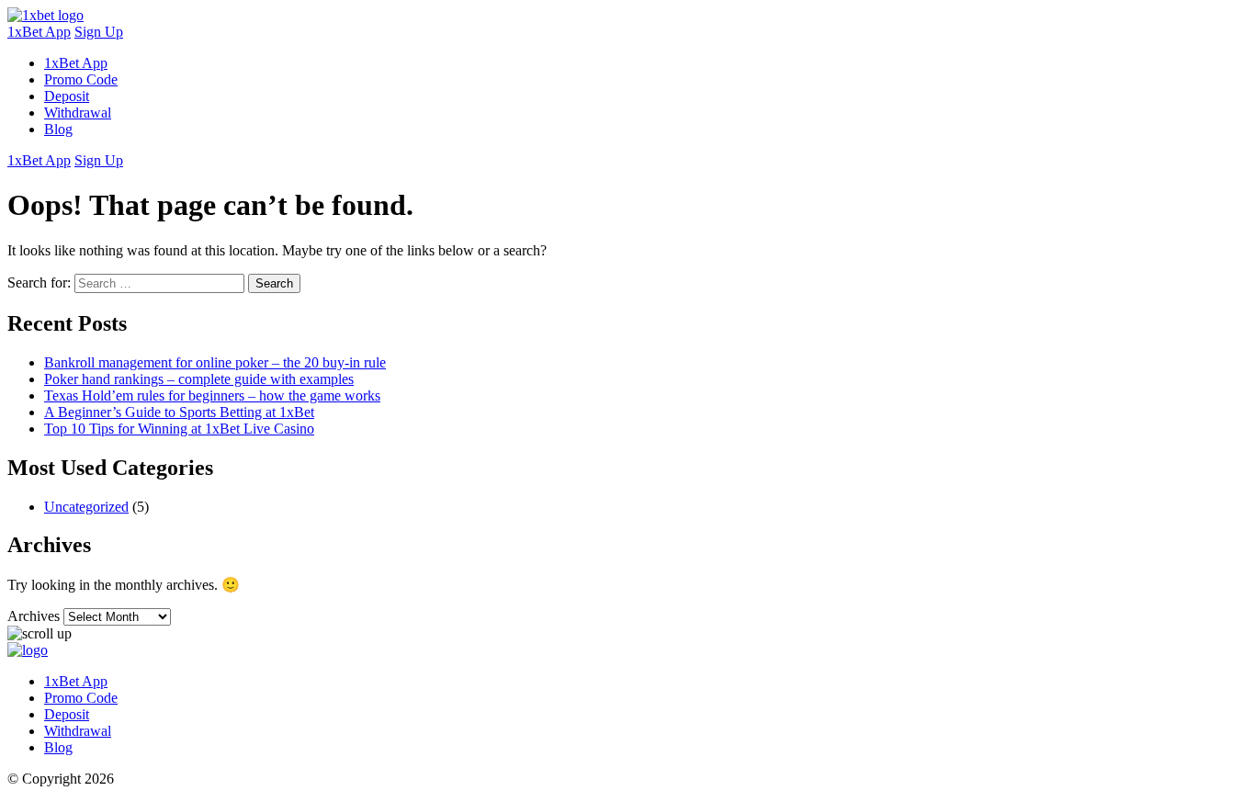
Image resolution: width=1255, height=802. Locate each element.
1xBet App (39, 32)
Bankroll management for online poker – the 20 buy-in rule (215, 362)
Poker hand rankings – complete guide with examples (199, 379)
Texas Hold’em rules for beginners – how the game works (212, 395)
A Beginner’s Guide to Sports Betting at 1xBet (179, 412)
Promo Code (81, 79)
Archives (33, 616)
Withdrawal (77, 112)
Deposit (66, 96)
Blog (58, 129)
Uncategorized (86, 506)
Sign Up (98, 32)
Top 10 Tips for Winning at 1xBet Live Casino (179, 428)
